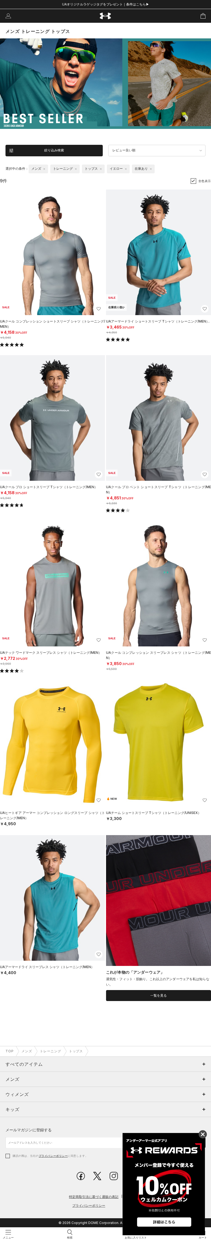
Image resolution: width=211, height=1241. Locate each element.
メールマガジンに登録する (28, 1129)
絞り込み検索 (54, 150)
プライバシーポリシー (53, 1155)
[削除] (44, 169)
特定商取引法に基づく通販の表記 (93, 1197)
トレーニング (50, 1051)
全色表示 (204, 181)
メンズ (26, 1051)
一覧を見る (158, 995)
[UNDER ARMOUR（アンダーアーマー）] (105, 16)
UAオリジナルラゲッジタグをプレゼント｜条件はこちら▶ (105, 4)
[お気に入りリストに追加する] (98, 309)
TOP (9, 1051)
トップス (76, 1051)
